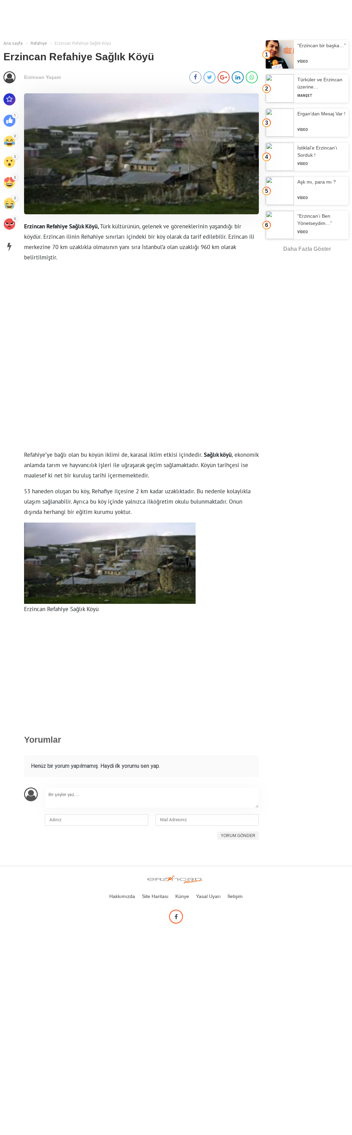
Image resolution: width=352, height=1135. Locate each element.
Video (302, 61)
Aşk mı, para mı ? (316, 182)
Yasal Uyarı (208, 896)
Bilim (58, 9)
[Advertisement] (141, 357)
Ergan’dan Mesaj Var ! (321, 113)
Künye (182, 896)
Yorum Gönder (238, 835)
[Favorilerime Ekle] (9, 99)
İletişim (235, 896)
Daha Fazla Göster (307, 249)
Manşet (304, 95)
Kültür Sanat (24, 9)
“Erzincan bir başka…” (321, 45)
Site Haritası (155, 896)
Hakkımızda (122, 896)
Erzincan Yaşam (42, 77)
